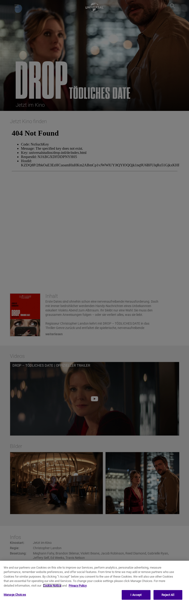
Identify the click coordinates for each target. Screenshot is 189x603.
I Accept (136, 595)
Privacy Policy (78, 585)
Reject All (168, 595)
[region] (94, 582)
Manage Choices (15, 594)
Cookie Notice (52, 585)
